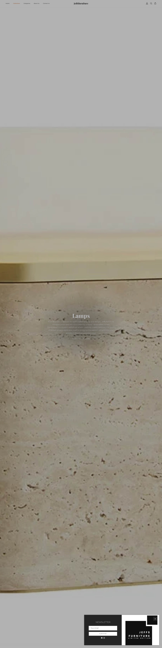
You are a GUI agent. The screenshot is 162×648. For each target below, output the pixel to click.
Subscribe (103, 633)
